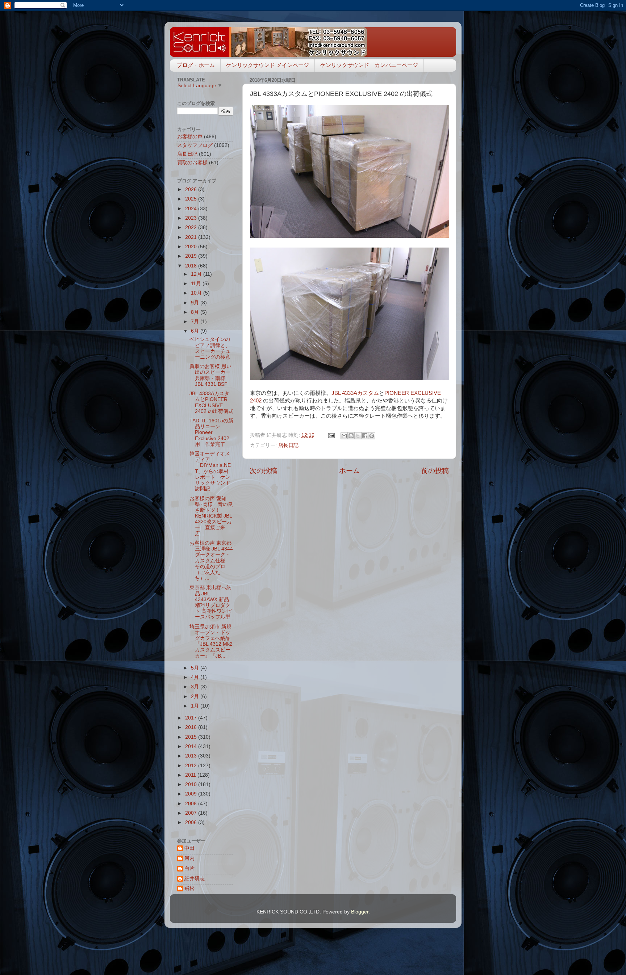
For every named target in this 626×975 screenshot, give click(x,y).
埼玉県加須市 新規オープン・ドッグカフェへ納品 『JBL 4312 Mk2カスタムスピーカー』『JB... (211, 641)
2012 (191, 765)
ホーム (349, 470)
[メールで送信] (344, 435)
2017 (191, 718)
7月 (195, 321)
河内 (189, 858)
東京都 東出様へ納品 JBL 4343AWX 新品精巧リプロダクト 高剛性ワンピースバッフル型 (210, 602)
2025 (191, 199)
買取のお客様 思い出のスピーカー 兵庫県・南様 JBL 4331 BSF (210, 375)
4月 (195, 677)
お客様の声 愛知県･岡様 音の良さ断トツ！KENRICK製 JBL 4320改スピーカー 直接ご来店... (211, 516)
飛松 (189, 888)
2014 (191, 746)
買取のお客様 (192, 162)
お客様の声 (190, 136)
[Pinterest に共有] (371, 435)
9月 (195, 302)
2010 (191, 784)
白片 (189, 868)
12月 (197, 274)
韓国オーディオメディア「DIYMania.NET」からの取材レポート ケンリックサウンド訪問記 (210, 471)
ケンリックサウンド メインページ (267, 65)
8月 (195, 312)
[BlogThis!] (351, 435)
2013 (191, 756)
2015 (191, 737)
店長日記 (288, 445)
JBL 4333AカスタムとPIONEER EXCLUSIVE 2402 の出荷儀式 (211, 402)
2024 (191, 208)
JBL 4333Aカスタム (355, 393)
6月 (195, 331)
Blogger (359, 912)
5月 (195, 668)
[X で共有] (358, 435)
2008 (191, 803)
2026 (191, 189)
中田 (189, 848)
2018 (191, 266)
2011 (191, 775)
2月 (195, 696)
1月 (195, 706)
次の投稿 (263, 470)
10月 (197, 293)
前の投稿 (435, 470)
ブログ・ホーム (196, 65)
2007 (191, 813)
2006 (191, 822)
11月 (197, 283)
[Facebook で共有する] (364, 435)
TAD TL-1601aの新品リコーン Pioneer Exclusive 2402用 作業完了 (211, 432)
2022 (191, 227)
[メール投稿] (331, 435)
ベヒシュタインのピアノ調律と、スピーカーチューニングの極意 (209, 348)
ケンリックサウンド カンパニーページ (369, 65)
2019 (191, 256)
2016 (191, 727)
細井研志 (194, 878)
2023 (191, 218)
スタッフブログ (195, 145)
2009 (191, 794)
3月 (195, 686)
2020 (191, 246)
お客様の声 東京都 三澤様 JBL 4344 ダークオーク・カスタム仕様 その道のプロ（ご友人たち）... (211, 560)
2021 (191, 237)
